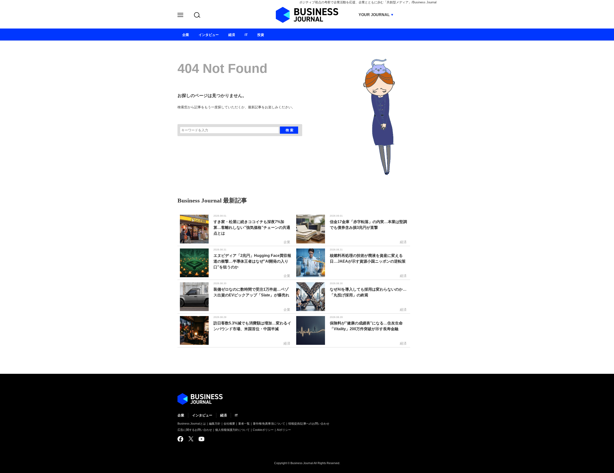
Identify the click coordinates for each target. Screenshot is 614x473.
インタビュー (202, 415)
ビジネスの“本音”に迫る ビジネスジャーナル (200, 399)
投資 (260, 35)
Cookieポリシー (263, 430)
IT (236, 415)
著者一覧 (244, 423)
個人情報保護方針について (232, 430)
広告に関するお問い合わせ (194, 430)
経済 (223, 415)
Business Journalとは (191, 423)
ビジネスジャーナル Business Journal (307, 15)
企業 (180, 415)
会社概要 (229, 423)
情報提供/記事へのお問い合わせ (308, 423)
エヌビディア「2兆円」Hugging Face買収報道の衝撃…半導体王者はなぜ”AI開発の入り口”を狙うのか (252, 261)
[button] (180, 15)
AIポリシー (284, 430)
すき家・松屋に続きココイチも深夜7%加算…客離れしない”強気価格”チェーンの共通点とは (251, 227)
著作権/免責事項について (269, 423)
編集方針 (214, 423)
